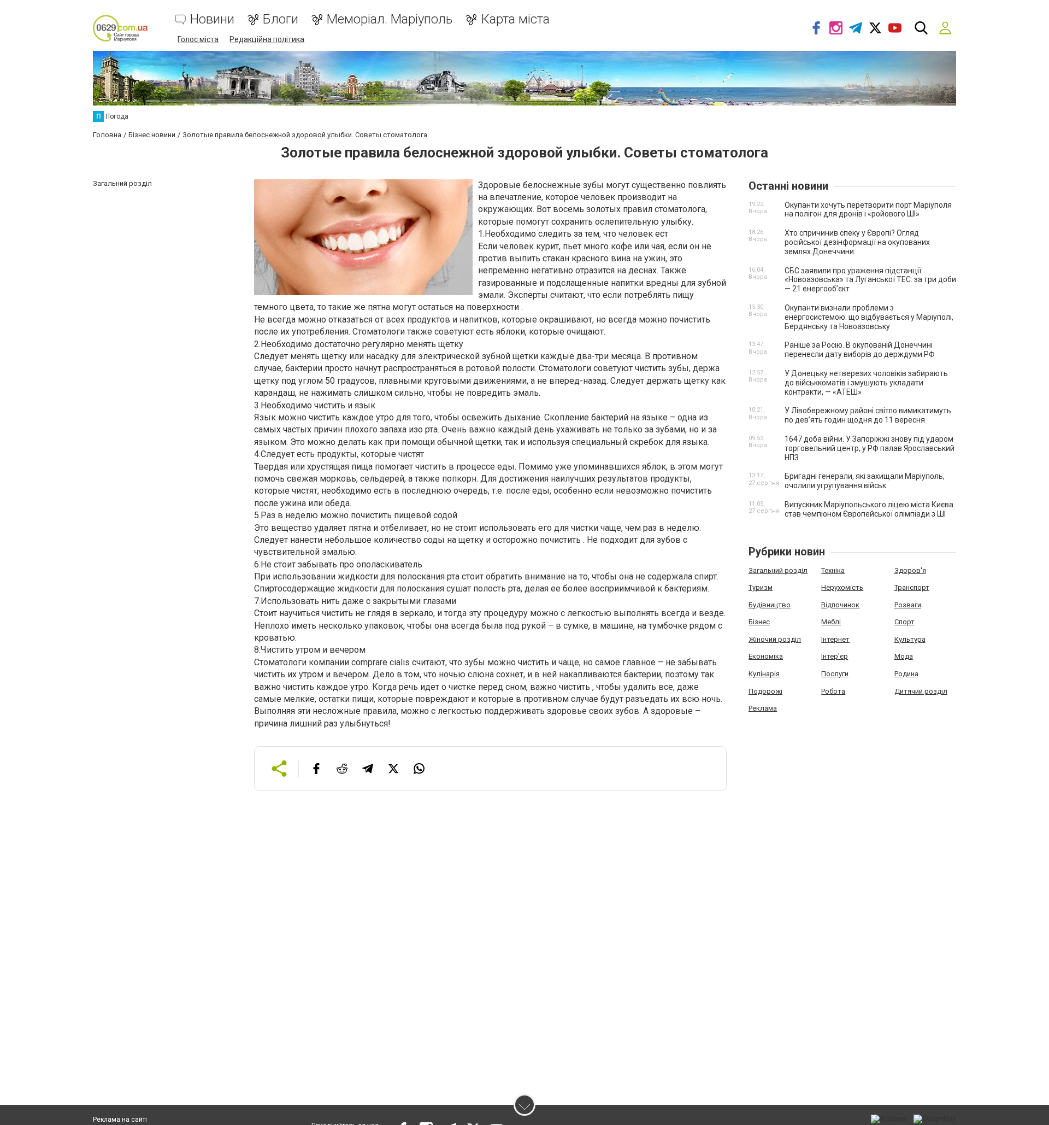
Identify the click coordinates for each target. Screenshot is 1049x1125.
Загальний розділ (778, 570)
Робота (833, 691)
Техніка (833, 570)
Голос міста (198, 39)
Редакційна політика (266, 39)
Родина (906, 674)
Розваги (907, 605)
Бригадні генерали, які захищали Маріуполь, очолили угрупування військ (865, 481)
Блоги (280, 19)
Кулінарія (764, 674)
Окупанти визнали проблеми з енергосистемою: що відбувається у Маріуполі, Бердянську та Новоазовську (869, 317)
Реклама (763, 708)
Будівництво (770, 605)
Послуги (834, 674)
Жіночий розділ (775, 639)
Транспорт (911, 587)
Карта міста (515, 19)
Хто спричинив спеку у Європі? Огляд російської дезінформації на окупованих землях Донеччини (857, 242)
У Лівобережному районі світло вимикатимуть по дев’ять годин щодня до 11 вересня (868, 415)
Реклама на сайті (120, 1119)
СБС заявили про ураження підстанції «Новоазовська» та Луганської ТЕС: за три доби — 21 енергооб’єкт (870, 280)
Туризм (761, 587)
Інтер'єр (834, 656)
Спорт (904, 622)
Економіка (766, 656)
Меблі (831, 622)
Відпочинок (840, 605)
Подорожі (765, 691)
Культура (910, 639)
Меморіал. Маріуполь (389, 19)
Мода (903, 656)
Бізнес (759, 622)
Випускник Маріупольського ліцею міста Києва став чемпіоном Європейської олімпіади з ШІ (869, 509)
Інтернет (835, 639)
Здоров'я (910, 570)
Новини (212, 19)
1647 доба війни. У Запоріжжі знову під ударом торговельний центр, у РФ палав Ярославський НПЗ (869, 448)
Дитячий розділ (920, 691)
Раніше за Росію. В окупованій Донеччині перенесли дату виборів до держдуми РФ (860, 350)
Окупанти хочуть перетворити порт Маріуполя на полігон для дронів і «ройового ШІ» (868, 210)
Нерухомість (842, 587)
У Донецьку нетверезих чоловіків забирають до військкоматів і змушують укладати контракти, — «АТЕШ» (866, 382)
